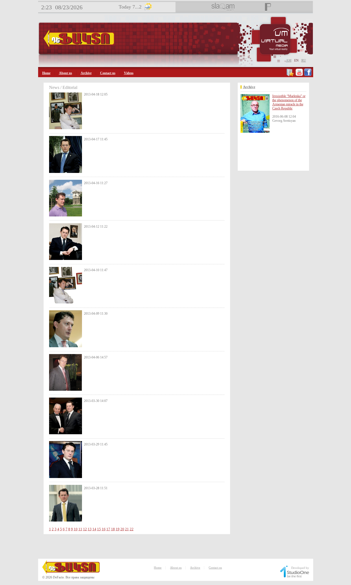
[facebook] (308, 75)
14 (94, 529)
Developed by (300, 567)
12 (85, 529)
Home (46, 73)
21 (127, 529)
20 (122, 529)
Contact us (107, 73)
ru (303, 60)
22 (132, 529)
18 (113, 529)
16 (104, 529)
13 (90, 529)
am (288, 60)
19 (118, 529)
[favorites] (291, 75)
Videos (129, 73)
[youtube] (299, 75)
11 (80, 529)
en (296, 60)
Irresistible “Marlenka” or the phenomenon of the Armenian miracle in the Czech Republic (288, 102)
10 (76, 529)
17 (108, 529)
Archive (86, 73)
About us (65, 73)
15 (99, 529)
